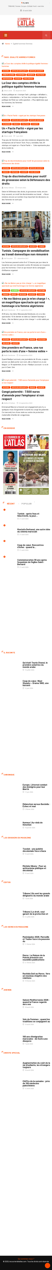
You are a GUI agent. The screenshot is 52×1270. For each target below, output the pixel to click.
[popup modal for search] (46, 35)
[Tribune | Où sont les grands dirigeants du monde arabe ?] (11, 894)
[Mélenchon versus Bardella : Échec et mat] (11, 805)
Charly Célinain (9, 188)
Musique (23, 294)
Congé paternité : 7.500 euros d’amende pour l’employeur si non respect (23, 395)
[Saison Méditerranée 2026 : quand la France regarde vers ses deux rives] (11, 1002)
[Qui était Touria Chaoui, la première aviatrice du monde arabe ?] (11, 665)
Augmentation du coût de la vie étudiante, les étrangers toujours (36, 1065)
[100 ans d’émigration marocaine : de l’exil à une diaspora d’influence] (11, 1039)
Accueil (6, 71)
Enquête (31, 75)
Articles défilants (19, 71)
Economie (21, 75)
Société (18, 78)
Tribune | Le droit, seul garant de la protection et (35, 912)
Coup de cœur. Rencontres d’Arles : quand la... (30, 546)
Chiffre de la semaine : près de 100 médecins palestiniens (36, 1083)
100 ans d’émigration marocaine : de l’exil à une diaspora (35, 1038)
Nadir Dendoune (9, 310)
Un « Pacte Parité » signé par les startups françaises (22, 130)
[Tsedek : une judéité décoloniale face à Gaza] (11, 850)
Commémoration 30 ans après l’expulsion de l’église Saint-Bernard (32, 562)
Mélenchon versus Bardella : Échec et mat (36, 805)
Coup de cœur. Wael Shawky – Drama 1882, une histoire (36, 683)
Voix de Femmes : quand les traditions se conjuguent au (36, 1020)
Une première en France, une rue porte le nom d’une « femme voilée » (24, 349)
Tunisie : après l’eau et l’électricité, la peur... (28, 514)
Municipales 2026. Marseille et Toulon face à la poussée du (36, 939)
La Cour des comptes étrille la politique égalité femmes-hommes (24, 84)
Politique (40, 75)
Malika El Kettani (9, 403)
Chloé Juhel (8, 91)
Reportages (7, 78)
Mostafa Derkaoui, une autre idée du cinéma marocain (33, 530)
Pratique (14, 172)
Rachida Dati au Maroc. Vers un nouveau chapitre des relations (36, 975)
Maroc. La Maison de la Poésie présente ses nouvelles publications (34, 957)
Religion (6, 343)
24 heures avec (28, 971)
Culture (41, 290)
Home (7, 44)
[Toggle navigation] (6, 35)
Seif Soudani (8, 258)
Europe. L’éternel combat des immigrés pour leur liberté (35, 786)
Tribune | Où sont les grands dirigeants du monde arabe (36, 894)
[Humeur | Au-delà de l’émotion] (11, 823)
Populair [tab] (27, 504)
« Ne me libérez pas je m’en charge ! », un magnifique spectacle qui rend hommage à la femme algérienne (26, 302)
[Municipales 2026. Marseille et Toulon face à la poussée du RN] (11, 939)
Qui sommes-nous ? (26, 1259)
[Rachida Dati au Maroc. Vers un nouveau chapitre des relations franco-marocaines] (11, 976)
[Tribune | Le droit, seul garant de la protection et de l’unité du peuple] (11, 913)
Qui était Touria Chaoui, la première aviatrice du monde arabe (35, 664)
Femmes (26, 863)
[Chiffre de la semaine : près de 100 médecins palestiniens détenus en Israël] (11, 1083)
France (16, 124)
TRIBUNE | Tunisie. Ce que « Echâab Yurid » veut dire (26, 6)
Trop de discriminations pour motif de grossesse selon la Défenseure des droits (26, 179)
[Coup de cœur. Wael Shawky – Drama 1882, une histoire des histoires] (11, 683)
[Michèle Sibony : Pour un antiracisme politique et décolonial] (11, 868)
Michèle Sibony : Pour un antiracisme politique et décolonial (34, 868)
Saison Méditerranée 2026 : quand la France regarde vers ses (36, 1002)
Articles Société (36, 71)
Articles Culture (29, 660)
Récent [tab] (11, 504)
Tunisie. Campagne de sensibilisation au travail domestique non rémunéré (25, 252)
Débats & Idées (8, 75)
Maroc (14, 294)
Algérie (15, 290)
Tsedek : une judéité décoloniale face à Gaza (34, 849)
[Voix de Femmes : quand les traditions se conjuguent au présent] (11, 1020)
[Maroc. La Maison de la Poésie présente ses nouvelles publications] (11, 957)
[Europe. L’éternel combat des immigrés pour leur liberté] (11, 787)
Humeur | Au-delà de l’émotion (33, 823)
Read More (6, 106)
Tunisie (41, 246)
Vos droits (28, 78)
